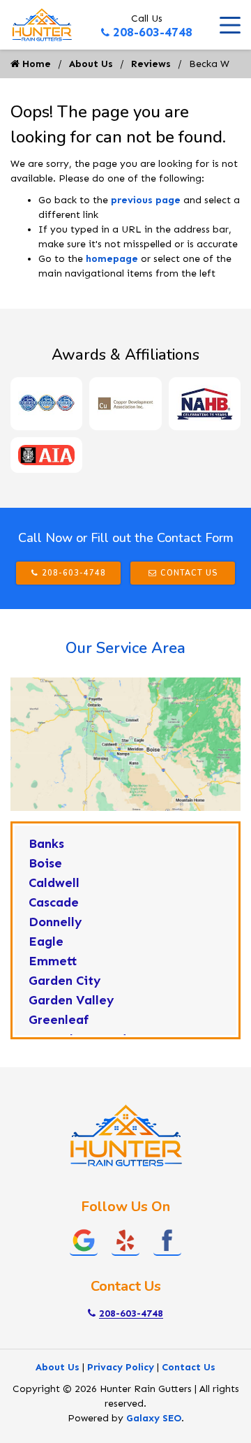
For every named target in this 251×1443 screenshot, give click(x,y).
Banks (46, 843)
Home (35, 64)
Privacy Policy (120, 1367)
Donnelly (55, 922)
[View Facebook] (167, 1239)
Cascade (54, 902)
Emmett (53, 961)
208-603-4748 (152, 32)
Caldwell (54, 883)
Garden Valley (71, 1000)
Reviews (151, 64)
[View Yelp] (125, 1239)
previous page (146, 200)
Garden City (65, 980)
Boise (45, 863)
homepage (112, 259)
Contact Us (189, 573)
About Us (91, 64)
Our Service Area (125, 648)
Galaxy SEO (153, 1418)
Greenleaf (59, 1019)
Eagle (46, 941)
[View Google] (84, 1239)
